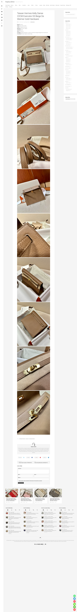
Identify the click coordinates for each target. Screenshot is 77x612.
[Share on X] (21, 457)
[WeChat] (74, 604)
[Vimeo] (2, 14)
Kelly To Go (68, 90)
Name (19, 474)
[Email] (74, 601)
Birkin (16, 5)
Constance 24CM (69, 39)
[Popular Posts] (12, 510)
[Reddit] (2, 26)
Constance (24, 5)
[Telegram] (74, 598)
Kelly (19, 5)
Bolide (32, 5)
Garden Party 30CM (69, 47)
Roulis (67, 81)
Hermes (12, 5)
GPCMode (10, 6)
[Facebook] (2, 6)
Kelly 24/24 (67, 63)
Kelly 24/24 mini (69, 64)
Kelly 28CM (68, 60)
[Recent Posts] (8, 510)
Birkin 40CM (68, 28)
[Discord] (2, 17)
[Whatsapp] (74, 596)
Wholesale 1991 (68, 5)
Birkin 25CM (68, 24)
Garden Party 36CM (69, 48)
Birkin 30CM (68, 25)
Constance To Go (69, 89)
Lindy (28, 5)
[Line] (2, 20)
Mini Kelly (47, 5)
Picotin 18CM (68, 78)
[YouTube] (2, 11)
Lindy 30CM (68, 72)
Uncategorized (68, 84)
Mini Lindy (68, 73)
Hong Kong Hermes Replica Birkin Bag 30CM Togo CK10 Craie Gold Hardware (40, 499)
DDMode (6, 6)
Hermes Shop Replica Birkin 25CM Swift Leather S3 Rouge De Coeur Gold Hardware (11, 499)
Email (35, 474)
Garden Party (68, 45)
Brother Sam (57, 5)
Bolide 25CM (68, 31)
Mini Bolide (68, 35)
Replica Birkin (10, 2)
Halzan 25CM (68, 51)
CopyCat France (62, 5)
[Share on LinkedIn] (46, 457)
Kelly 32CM (68, 61)
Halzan (44, 5)
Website (19, 477)
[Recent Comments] (15, 510)
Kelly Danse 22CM (31, 438)
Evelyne (67, 41)
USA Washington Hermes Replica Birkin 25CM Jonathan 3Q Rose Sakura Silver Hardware (26, 499)
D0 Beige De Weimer (22, 438)
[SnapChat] (2, 23)
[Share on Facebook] (29, 457)
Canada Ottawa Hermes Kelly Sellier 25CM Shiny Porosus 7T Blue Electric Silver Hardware (32, 531)
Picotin (36, 5)
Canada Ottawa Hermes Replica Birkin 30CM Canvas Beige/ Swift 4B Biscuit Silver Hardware (15, 532)
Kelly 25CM (29, 512)
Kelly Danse (67, 66)
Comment (19, 468)
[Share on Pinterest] (38, 457)
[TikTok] (2, 9)
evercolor (27, 438)
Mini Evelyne (68, 44)
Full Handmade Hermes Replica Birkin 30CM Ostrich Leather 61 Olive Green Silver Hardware (15, 518)
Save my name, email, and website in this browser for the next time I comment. (30, 480)
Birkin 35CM (12, 521)
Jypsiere (40, 5)
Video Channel (7, 5)
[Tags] (19, 510)
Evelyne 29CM (68, 42)
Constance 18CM (69, 38)
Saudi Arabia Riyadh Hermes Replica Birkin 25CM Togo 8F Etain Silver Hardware (55, 499)
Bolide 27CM (68, 32)
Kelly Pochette (52, 5)
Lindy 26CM (65, 516)
